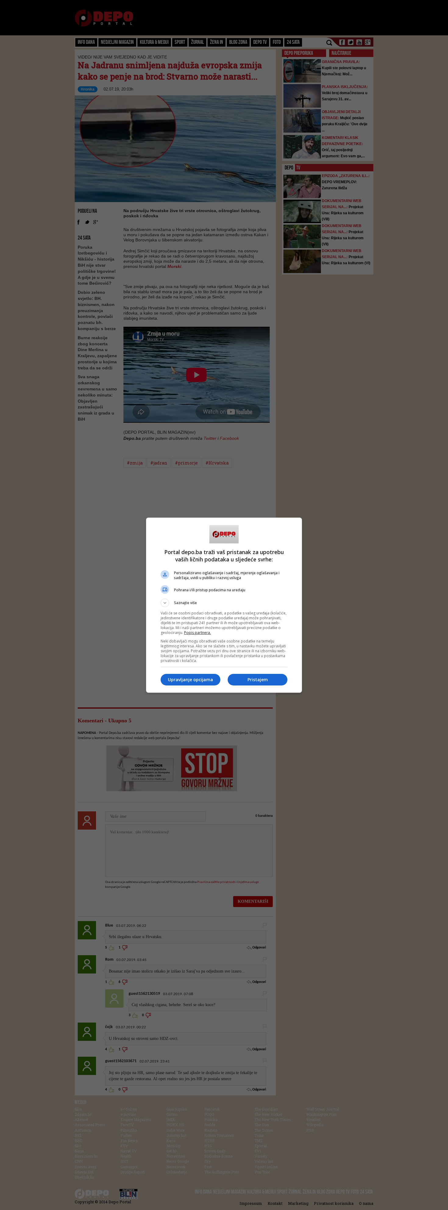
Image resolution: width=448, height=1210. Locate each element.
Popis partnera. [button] (197, 632)
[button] (224, 603)
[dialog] (224, 605)
